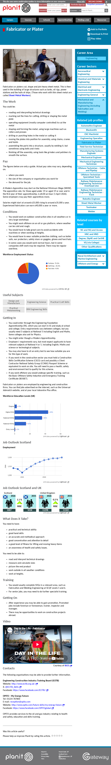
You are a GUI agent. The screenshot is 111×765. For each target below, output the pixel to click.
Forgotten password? (95, 4)
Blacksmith (91, 130)
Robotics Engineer (91, 199)
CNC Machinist (91, 134)
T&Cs (42, 758)
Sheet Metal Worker (91, 203)
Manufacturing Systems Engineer (91, 152)
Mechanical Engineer (91, 157)
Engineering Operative (91, 138)
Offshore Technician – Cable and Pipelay (91, 169)
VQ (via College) (91, 243)
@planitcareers (65, 756)
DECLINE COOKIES (95, 2)
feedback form (63, 754)
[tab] (91, 73)
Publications (62, 758)
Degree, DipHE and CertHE (91, 238)
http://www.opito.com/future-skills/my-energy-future (37, 705)
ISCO (67, 666)
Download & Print (99, 35)
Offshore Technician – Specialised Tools (91, 176)
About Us (44, 752)
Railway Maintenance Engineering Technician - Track (91, 192)
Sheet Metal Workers (19, 95)
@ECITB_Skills (11, 687)
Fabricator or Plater (91, 143)
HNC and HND (91, 234)
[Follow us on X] (106, 5)
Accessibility (44, 754)
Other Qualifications (91, 247)
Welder (91, 211)
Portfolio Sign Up (78, 5)
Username (43, 5)
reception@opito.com (20, 702)
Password (43, 10)
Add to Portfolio (98, 30)
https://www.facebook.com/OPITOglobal (32, 708)
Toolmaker (91, 207)
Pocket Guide (62, 752)
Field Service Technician (91, 147)
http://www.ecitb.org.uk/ (23, 684)
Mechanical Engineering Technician (91, 163)
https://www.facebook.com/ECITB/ (29, 690)
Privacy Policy (45, 756)
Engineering (91, 58)
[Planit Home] (16, 14)
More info (81, 2)
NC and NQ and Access (92, 230)
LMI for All (63, 289)
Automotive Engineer (91, 126)
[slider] (57, 735)
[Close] (106, 2)
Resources (101, 20)
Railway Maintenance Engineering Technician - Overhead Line (91, 183)
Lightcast (63, 436)
